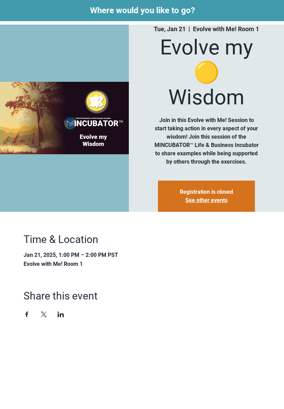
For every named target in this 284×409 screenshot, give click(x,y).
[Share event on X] (44, 314)
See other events (206, 200)
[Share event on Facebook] (27, 314)
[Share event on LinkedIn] (60, 314)
